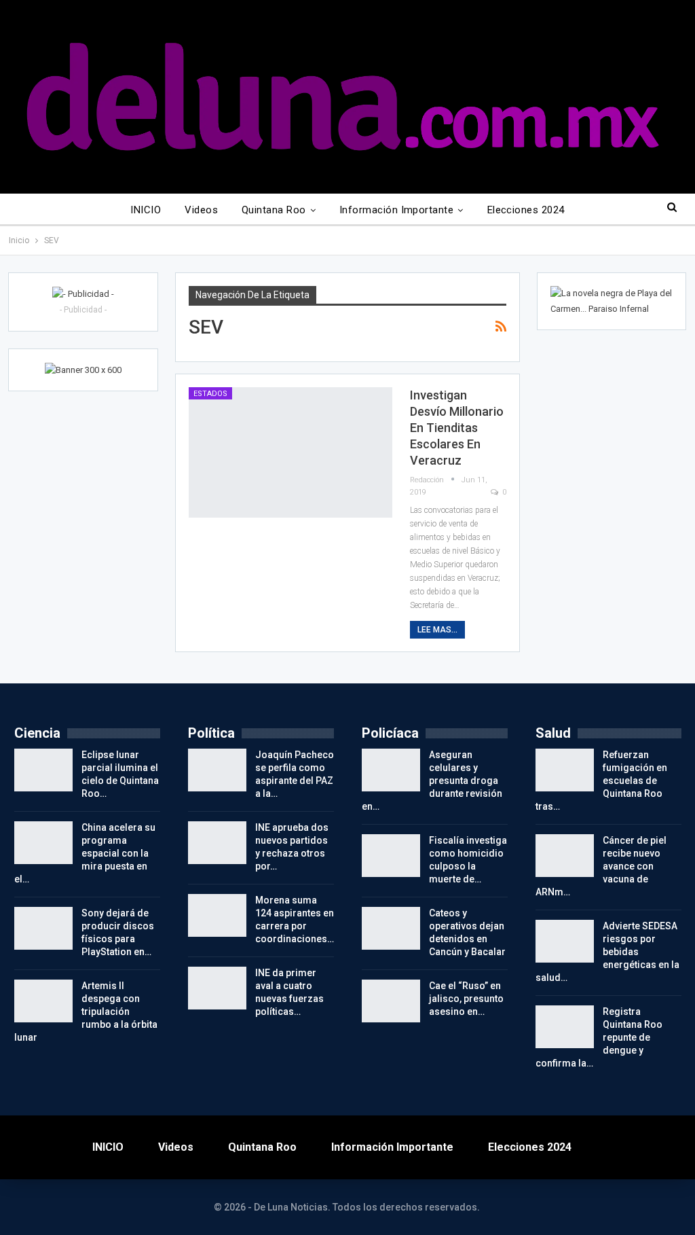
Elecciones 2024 (526, 210)
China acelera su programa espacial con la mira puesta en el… (84, 853)
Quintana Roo (274, 210)
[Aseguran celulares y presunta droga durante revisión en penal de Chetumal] (391, 770)
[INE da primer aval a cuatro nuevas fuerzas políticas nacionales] (217, 988)
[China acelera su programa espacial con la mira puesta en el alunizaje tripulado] (43, 843)
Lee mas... (437, 629)
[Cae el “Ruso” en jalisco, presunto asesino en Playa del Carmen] (391, 1001)
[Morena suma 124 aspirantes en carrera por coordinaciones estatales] (217, 915)
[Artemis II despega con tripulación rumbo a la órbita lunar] (43, 1001)
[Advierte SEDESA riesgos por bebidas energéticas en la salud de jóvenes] (565, 941)
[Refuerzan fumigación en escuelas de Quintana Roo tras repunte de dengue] (565, 770)
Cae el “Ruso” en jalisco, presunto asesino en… (466, 998)
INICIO (145, 210)
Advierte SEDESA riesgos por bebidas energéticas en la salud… (607, 951)
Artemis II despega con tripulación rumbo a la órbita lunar (85, 1011)
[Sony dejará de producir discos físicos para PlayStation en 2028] (43, 928)
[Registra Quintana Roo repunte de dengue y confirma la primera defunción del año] (565, 1027)
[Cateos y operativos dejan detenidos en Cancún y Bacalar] (391, 928)
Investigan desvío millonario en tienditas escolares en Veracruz (457, 427)
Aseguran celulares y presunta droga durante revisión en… (432, 780)
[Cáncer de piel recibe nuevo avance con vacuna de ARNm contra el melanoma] (565, 856)
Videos (201, 210)
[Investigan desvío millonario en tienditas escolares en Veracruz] (290, 452)
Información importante (396, 210)
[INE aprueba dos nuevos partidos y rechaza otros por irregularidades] (217, 843)
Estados (210, 393)
